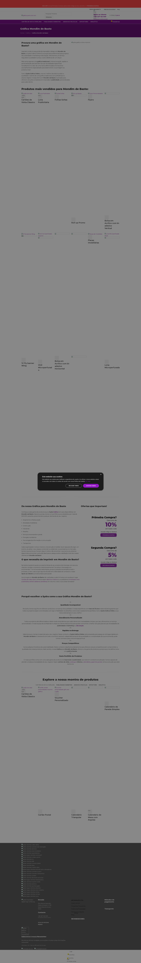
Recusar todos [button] (74, 485)
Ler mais (88, 481)
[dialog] (70, 481)
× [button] (100, 474)
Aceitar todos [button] (91, 485)
